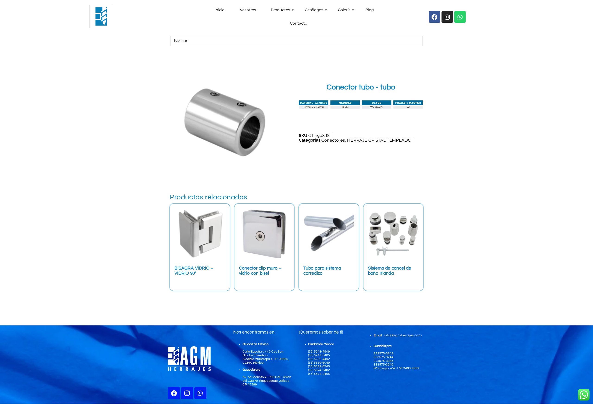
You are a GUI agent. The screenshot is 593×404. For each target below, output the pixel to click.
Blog (369, 10)
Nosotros (247, 10)
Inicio (219, 10)
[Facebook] (174, 393)
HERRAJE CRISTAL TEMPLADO (379, 140)
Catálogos (314, 10)
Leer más (188, 282)
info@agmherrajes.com (403, 335)
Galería (344, 10)
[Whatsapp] (200, 393)
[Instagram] (187, 393)
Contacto (298, 23)
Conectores (333, 140)
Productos (280, 10)
